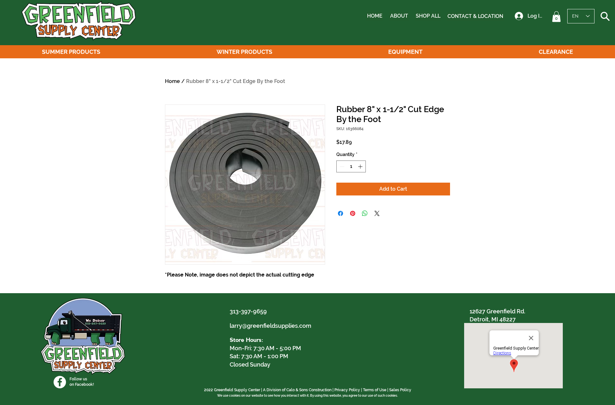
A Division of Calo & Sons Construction (297, 390)
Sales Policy (400, 390)
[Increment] (361, 166)
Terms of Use (374, 390)
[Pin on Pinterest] (353, 213)
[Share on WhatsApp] (365, 213)
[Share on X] (377, 213)
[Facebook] (59, 382)
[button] (556, 16)
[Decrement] (341, 166)
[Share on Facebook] (340, 213)
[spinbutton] (351, 166)
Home (172, 81)
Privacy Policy (347, 390)
